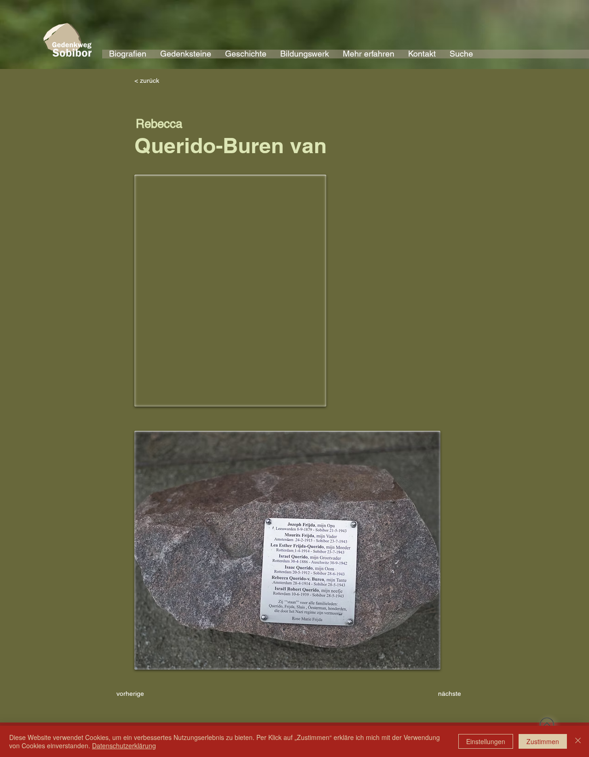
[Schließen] (577, 741)
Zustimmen (542, 741)
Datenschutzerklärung (124, 745)
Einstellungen (485, 741)
